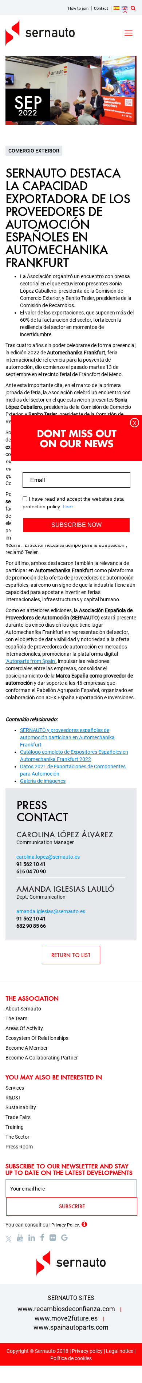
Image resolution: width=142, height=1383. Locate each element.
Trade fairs (18, 1117)
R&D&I (12, 1098)
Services (14, 1088)
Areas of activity (24, 1028)
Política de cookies (71, 1358)
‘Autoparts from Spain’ (30, 661)
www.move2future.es (66, 1318)
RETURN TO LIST (71, 955)
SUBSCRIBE (72, 1206)
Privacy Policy (65, 1225)
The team (16, 1018)
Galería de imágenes (43, 781)
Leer (68, 506)
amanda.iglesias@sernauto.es (50, 911)
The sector (17, 1137)
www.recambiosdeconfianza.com (66, 1309)
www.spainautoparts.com (71, 1327)
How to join (78, 8)
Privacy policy (87, 1351)
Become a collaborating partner (41, 1058)
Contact (101, 8)
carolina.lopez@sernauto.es (48, 857)
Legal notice (119, 1351)
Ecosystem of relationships (36, 1038)
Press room (19, 1147)
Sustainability (20, 1107)
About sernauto (23, 1009)
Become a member (26, 1048)
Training (14, 1127)
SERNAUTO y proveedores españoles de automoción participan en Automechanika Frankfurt (67, 737)
